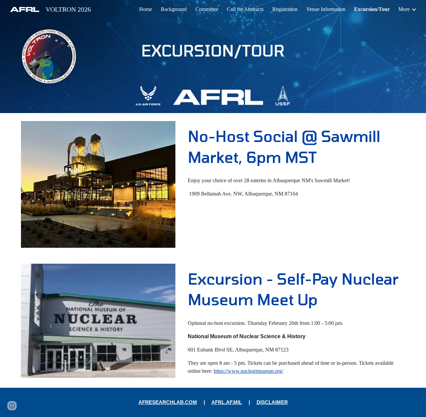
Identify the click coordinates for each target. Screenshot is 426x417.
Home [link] (145, 9)
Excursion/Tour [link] (372, 9)
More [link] (404, 9)
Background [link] (174, 9)
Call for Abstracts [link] (245, 9)
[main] (213, 50)
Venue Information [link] (325, 9)
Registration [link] (285, 9)
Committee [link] (206, 9)
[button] (12, 405)
